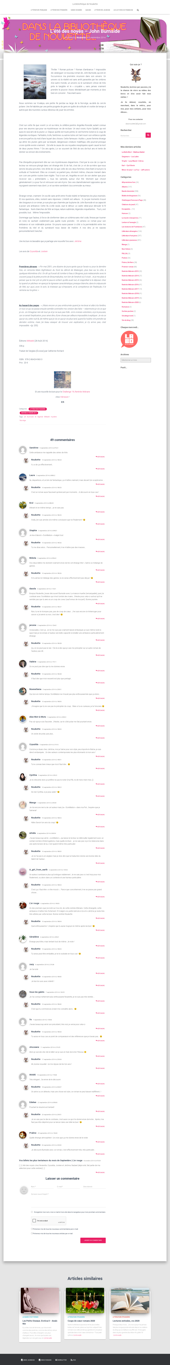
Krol (31, 503)
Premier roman (127, 267)
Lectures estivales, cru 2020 (126, 1321)
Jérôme (77, 241)
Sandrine (33, 447)
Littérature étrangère (59, 10)
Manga (124, 244)
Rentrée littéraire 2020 (130, 302)
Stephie (33, 530)
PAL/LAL (125, 253)
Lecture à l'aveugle (129, 222)
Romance (125, 307)
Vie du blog (126, 320)
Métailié (30, 341)
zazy (31, 964)
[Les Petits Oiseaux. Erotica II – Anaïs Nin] (40, 1300)
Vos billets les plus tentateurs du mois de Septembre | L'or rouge (50, 1160)
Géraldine (34, 937)
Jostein (44, 251)
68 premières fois (128, 182)
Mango (32, 802)
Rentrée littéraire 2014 (29, 413)
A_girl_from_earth (38, 869)
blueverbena (35, 689)
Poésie (124, 258)
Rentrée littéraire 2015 (130, 280)
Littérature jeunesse (102, 10)
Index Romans (46, 1360)
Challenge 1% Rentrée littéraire (76, 391)
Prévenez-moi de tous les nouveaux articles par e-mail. (53, 1233)
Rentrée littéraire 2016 (130, 285)
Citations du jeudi (128, 204)
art (25, 417)
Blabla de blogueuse (129, 196)
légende (40, 417)
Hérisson (64, 397)
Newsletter (62, 1360)
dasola (32, 588)
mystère (54, 417)
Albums (88, 10)
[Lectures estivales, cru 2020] (130, 1300)
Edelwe (32, 1102)
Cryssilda (34, 251)
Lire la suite (48, 1338)
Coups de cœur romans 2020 (81, 1321)
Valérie (32, 661)
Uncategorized (127, 316)
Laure (32, 475)
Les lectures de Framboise (123, 10)
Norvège (23, 420)
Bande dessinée (76, 10)
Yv (30, 1019)
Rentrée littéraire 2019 (130, 298)
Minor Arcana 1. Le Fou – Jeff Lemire (136, 170)
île (35, 417)
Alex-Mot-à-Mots (37, 717)
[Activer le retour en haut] (165, 1360)
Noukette (35, 459)
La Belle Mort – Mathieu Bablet (133, 152)
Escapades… (126, 209)
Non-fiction (126, 249)
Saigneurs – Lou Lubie (130, 157)
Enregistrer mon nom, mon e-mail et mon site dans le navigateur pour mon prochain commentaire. (70, 1212)
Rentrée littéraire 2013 (130, 271)
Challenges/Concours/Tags (132, 200)
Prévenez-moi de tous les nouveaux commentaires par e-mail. (55, 1229)
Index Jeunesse (29, 1360)
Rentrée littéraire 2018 (130, 293)
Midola (32, 558)
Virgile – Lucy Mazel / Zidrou (133, 161)
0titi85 (32, 1074)
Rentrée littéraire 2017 (130, 289)
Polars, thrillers (128, 262)
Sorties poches (127, 311)
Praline (32, 1133)
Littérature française (39, 10)
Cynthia (33, 775)
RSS (74, 1360)
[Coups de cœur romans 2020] (85, 1300)
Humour (125, 213)
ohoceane (34, 1047)
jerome (32, 625)
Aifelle (32, 833)
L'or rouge (34, 903)
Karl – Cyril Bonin (128, 165)
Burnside (30, 417)
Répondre (101, 457)
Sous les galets (36, 992)
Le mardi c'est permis (130, 218)
